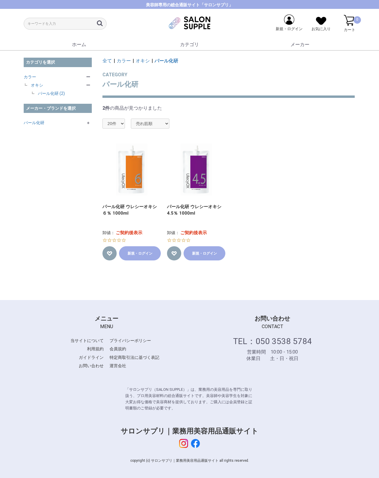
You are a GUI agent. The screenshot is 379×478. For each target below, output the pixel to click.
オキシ (37, 85)
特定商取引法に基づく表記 (134, 357)
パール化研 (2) (51, 93)
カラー (30, 76)
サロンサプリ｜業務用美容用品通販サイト (189, 431)
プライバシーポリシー (130, 340)
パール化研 (34, 122)
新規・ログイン (140, 253)
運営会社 (118, 365)
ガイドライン (91, 357)
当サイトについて (87, 340)
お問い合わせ (91, 365)
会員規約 (118, 348)
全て (107, 61)
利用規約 (95, 348)
